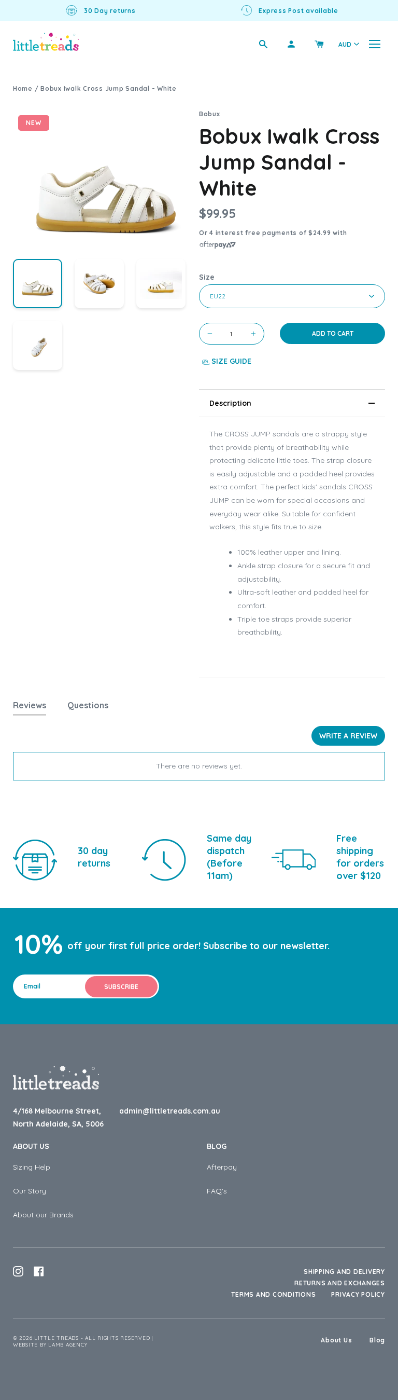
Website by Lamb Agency (50, 1344)
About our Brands (43, 1214)
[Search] (263, 44)
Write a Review (348, 735)
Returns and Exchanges (339, 1283)
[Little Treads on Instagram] (18, 1271)
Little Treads (56, 1338)
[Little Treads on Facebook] (39, 1271)
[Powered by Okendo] (59, 739)
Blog (216, 1146)
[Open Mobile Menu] (374, 44)
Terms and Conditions (273, 1294)
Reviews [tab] (29, 705)
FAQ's (217, 1191)
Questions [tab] (87, 705)
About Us (31, 1146)
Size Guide (230, 361)
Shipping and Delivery (344, 1271)
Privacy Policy (358, 1294)
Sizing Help (31, 1167)
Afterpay (222, 1167)
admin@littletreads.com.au (169, 1111)
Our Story (29, 1191)
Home (23, 88)
